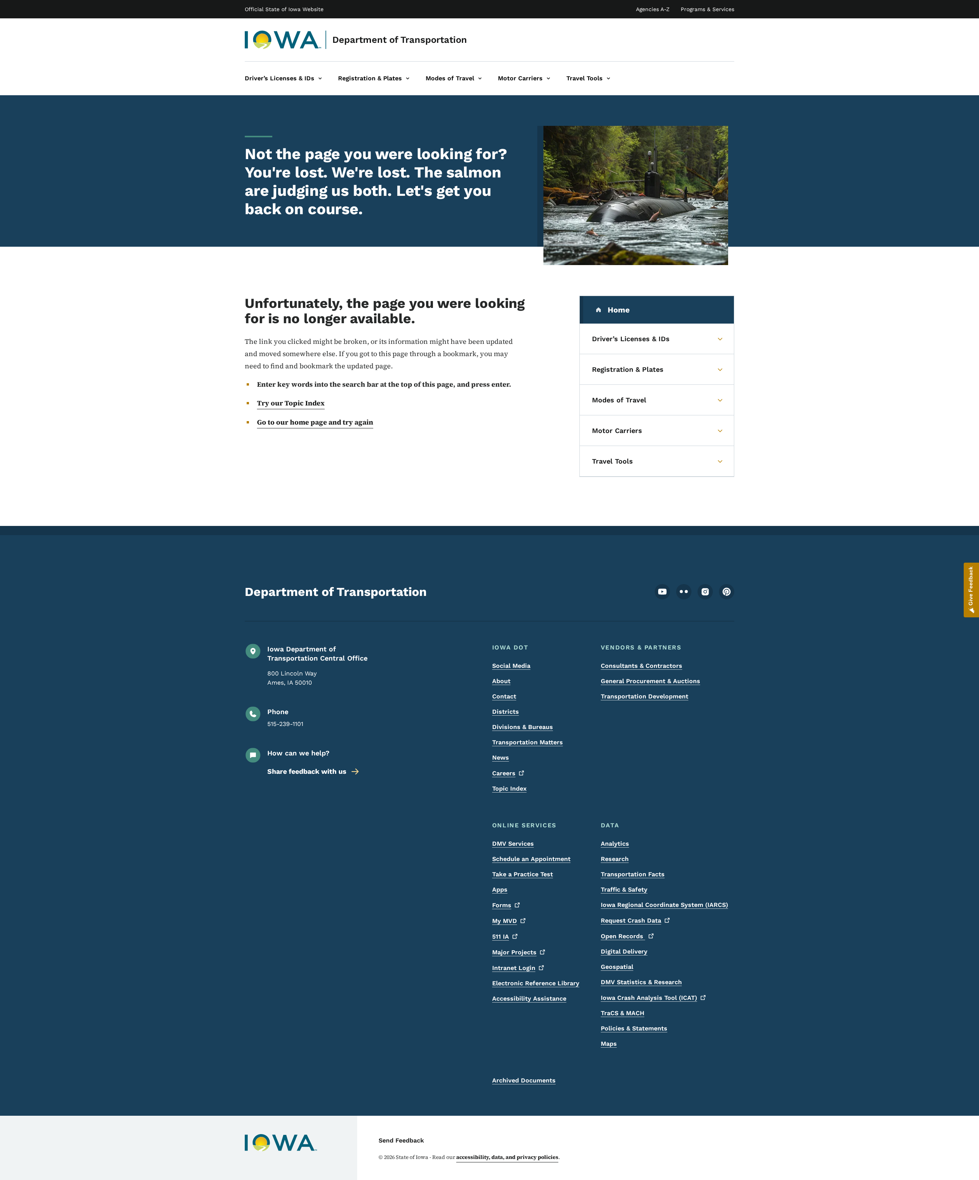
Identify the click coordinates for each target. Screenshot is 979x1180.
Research (615, 859)
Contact (504, 696)
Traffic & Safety (624, 889)
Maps (609, 1043)
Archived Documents (524, 1080)
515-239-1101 (285, 724)
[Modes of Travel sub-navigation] (480, 78)
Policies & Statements (634, 1028)
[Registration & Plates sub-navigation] (407, 78)
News (500, 757)
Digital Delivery (624, 951)
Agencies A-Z (653, 9)
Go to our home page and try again (315, 422)
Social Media (511, 665)
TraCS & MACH (622, 1013)
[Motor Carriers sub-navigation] (548, 78)
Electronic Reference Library (535, 983)
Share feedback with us (306, 771)
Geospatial (617, 966)
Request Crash (631, 920)
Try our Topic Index (291, 403)
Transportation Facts (633, 874)
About (501, 681)
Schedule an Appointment (531, 859)
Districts (505, 711)
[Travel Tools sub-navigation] (608, 78)
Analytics (615, 843)
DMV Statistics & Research (641, 982)
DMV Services (513, 843)
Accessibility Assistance (529, 998)
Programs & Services (707, 9)
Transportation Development (644, 696)
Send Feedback (401, 1140)
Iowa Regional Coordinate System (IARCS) (664, 904)
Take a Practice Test (522, 874)
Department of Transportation (399, 39)
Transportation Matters (527, 742)
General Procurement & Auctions (650, 681)
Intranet (513, 968)
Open (623, 936)
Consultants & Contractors (641, 665)
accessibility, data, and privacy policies (507, 1157)
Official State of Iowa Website (284, 9)
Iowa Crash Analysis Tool (649, 997)
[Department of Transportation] (283, 40)
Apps (499, 889)
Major (514, 952)
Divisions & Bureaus (522, 727)
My (504, 920)
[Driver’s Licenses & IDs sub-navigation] (320, 78)
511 (500, 936)
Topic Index (509, 788)
